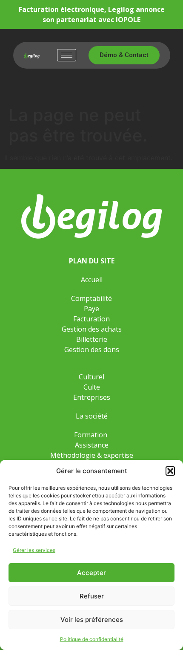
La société (92, 416)
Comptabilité (91, 298)
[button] (170, 471)
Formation (91, 434)
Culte (91, 387)
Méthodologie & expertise (91, 455)
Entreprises (91, 397)
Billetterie (91, 339)
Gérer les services (34, 550)
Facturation (91, 319)
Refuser (92, 596)
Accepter (91, 573)
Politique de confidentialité (91, 639)
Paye (91, 308)
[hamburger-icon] (66, 55)
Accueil (92, 279)
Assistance (92, 445)
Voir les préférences (91, 619)
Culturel (91, 376)
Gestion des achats (92, 329)
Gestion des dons (91, 349)
